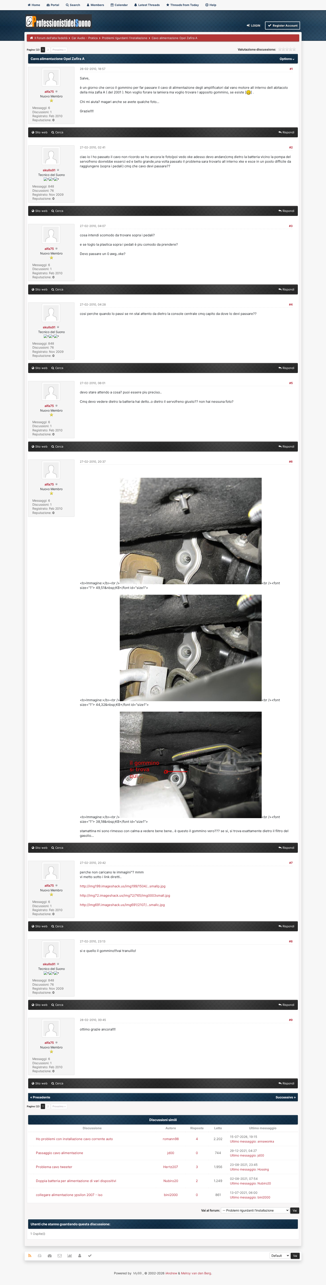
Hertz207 (170, 1167)
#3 (291, 226)
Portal (54, 5)
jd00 (170, 1153)
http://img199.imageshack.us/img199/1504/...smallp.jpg (122, 886)
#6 (291, 461)
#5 (291, 383)
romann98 (171, 1139)
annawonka (265, 1141)
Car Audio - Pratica (85, 38)
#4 (291, 304)
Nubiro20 (170, 1181)
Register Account (285, 25)
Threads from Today (184, 5)
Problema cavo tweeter (54, 1167)
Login (255, 25)
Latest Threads (149, 5)
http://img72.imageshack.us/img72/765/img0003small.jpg (125, 895)
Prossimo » (59, 49)
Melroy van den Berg (196, 1273)
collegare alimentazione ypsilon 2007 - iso (69, 1195)
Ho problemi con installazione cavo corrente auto (74, 1139)
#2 (291, 147)
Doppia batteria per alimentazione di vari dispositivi (76, 1181)
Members (97, 5)
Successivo (284, 1097)
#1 (291, 69)
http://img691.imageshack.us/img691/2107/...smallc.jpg (122, 905)
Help (212, 5)
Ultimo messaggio (243, 1141)
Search (74, 5)
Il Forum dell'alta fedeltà (51, 38)
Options (286, 59)
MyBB (137, 1273)
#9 (291, 1020)
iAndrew (171, 1273)
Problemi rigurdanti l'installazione (124, 38)
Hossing (263, 1169)
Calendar (121, 5)
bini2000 (171, 1195)
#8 (291, 941)
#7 (291, 863)
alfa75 (49, 91)
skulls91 (49, 170)
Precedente (41, 1097)
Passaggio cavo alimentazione (59, 1153)
